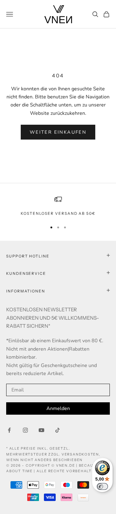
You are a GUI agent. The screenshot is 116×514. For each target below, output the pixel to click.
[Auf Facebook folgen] (9, 430)
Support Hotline (27, 256)
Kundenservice (26, 273)
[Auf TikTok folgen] (57, 430)
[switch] (102, 486)
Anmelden (58, 408)
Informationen (25, 291)
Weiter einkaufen (58, 132)
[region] (58, 206)
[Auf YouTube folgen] (41, 430)
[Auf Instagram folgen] (25, 430)
